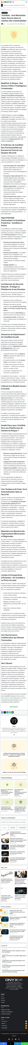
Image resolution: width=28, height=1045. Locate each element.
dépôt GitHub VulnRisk (7, 698)
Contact (2, 1002)
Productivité (14, 706)
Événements (4, 1027)
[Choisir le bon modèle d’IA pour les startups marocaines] (5, 853)
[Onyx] (8, 2)
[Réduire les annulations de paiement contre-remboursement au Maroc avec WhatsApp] (5, 840)
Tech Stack (8, 9)
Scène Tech (4, 1021)
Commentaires (22, 827)
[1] (13, 141)
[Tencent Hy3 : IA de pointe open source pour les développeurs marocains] (5, 847)
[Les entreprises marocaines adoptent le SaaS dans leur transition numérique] (5, 938)
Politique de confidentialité (7, 1011)
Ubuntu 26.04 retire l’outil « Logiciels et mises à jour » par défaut (17, 912)
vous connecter (9, 822)
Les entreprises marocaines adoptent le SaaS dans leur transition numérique (16, 937)
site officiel (23, 698)
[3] (23, 447)
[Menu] (1, 2)
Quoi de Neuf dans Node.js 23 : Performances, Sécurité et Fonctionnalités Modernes (20, 792)
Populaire (12, 827)
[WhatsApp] (10, 712)
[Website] (14, 735)
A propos (3, 1000)
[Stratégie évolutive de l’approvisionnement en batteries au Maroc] (5, 834)
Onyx (4, 23)
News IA (3, 1023)
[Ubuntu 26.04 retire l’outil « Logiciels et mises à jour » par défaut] (5, 912)
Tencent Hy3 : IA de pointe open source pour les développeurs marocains (17, 847)
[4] (12, 517)
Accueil (4, 9)
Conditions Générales (5, 1013)
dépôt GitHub (20, 399)
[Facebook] (2, 712)
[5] (15, 619)
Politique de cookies (5, 1009)
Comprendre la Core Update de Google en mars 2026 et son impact (7, 808)
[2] (21, 238)
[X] (5, 712)
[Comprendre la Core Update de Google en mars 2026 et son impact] (7, 802)
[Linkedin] (7, 712)
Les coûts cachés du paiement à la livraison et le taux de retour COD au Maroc (18, 859)
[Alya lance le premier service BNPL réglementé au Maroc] (5, 919)
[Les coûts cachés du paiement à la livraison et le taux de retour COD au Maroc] (5, 859)
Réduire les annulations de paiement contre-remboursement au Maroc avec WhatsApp (18, 840)
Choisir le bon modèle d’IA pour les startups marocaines (20, 897)
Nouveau (4, 827)
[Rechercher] (26, 2)
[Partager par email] (13, 712)
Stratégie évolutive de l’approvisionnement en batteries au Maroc (18, 833)
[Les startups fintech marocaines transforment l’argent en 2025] (5, 931)
